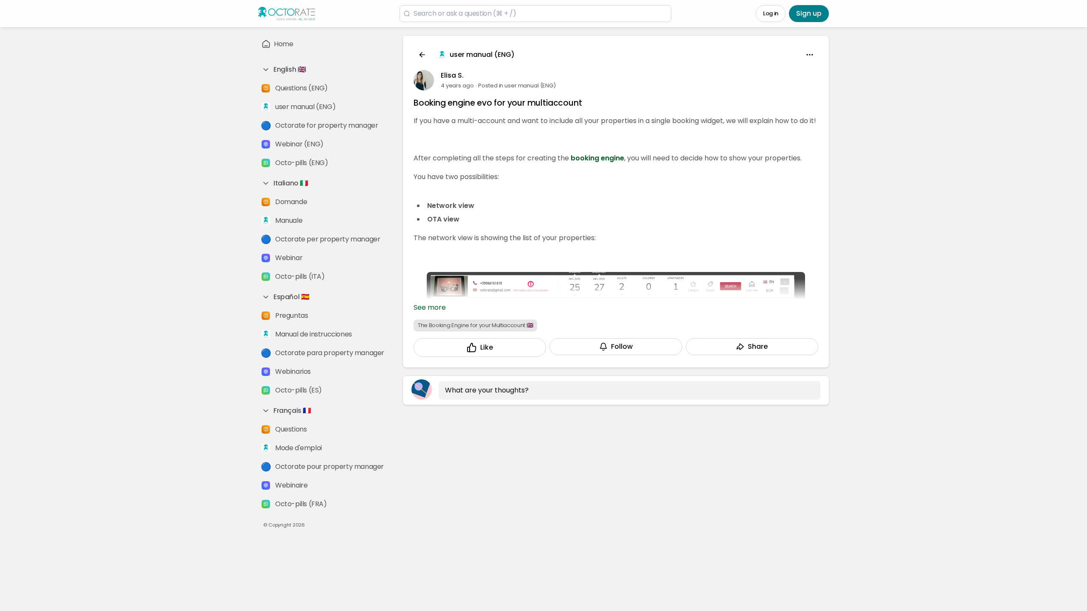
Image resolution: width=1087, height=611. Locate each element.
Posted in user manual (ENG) (517, 85)
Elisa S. (452, 75)
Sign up (809, 13)
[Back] (422, 54)
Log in (770, 13)
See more (430, 307)
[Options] (809, 54)
